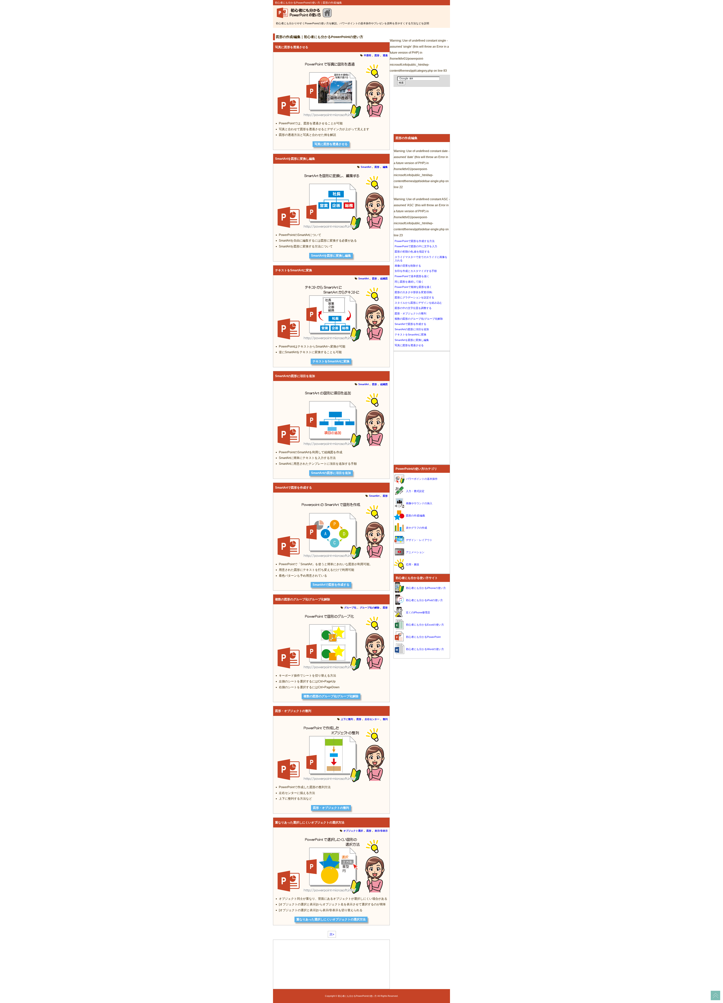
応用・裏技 (412, 564)
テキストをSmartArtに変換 (293, 270)
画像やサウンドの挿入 (419, 503)
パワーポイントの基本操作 (422, 478)
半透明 (367, 55)
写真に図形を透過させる (291, 47)
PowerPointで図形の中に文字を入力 (416, 246)
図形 (376, 55)
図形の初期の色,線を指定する (412, 251)
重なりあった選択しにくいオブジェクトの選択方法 (309, 822)
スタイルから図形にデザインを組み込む (418, 302)
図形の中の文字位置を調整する (413, 307)
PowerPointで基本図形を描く (412, 276)
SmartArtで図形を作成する (293, 487)
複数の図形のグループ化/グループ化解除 (302, 599)
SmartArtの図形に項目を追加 (295, 376)
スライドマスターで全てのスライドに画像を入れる (421, 259)
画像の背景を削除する (408, 265)
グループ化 (350, 607)
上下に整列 (347, 719)
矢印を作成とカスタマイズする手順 (416, 270)
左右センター (372, 719)
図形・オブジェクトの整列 (293, 711)
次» (331, 934)
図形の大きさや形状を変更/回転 (413, 292)
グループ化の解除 (369, 607)
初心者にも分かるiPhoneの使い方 (426, 587)
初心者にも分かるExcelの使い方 (425, 624)
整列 (385, 719)
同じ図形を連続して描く (409, 281)
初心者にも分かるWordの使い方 (425, 649)
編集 (385, 167)
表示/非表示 (381, 830)
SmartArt (366, 167)
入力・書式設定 (415, 491)
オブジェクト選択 (353, 830)
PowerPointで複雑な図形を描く (413, 286)
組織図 (384, 278)
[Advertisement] (341, 30)
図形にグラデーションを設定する (414, 297)
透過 (385, 55)
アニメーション (415, 552)
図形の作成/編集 (406, 138)
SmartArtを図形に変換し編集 (295, 158)
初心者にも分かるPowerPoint (423, 636)
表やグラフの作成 (416, 527)
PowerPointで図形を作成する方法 (415, 241)
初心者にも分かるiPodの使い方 (424, 600)
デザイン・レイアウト (419, 539)
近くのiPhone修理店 (418, 612)
